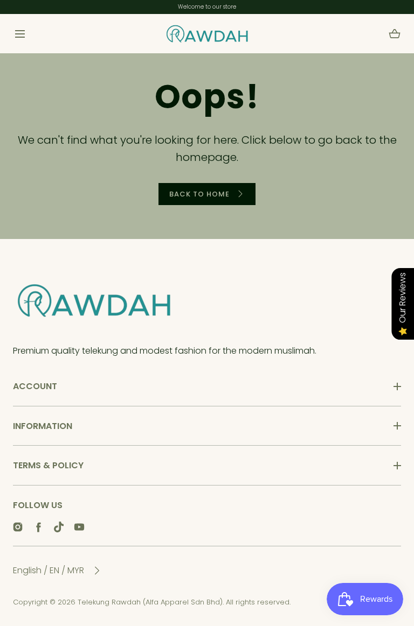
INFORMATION (42, 426)
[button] (19, 33)
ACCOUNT (35, 386)
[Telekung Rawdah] (207, 33)
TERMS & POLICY (48, 465)
